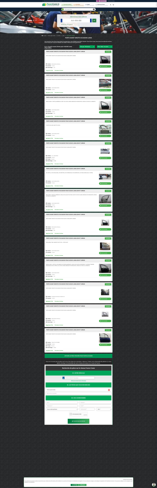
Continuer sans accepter (127, 479)
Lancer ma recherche (79, 421)
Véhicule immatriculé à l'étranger (78, 380)
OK (94, 20)
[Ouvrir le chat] (154, 485)
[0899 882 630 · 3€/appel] (101, 1)
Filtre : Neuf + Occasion (105, 46)
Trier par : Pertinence (87, 46)
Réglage (82, 485)
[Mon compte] (110, 5)
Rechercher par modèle (66, 24)
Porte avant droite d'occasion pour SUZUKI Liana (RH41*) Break (65, 51)
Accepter (74, 485)
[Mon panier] (113, 5)
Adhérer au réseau (111, 1)
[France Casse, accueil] (50, 5)
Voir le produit (104, 66)
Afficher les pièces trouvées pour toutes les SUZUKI (79, 356)
